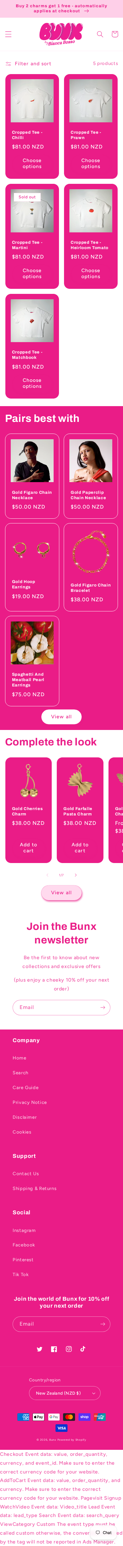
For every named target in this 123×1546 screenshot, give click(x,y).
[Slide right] (76, 875)
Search (20, 1073)
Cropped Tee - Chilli (27, 135)
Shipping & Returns (34, 1188)
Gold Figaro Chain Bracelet (91, 588)
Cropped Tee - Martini (27, 245)
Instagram (24, 1230)
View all (61, 717)
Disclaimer (25, 1117)
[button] (8, 34)
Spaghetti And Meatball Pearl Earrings (28, 679)
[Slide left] (47, 875)
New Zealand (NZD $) (58, 1393)
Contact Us (26, 1173)
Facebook (24, 1245)
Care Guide (25, 1087)
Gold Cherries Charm (27, 811)
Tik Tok (20, 1274)
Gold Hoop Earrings (23, 584)
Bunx (52, 1439)
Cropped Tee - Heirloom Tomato (89, 245)
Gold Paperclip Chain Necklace (88, 495)
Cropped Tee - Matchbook (27, 355)
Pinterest (23, 1260)
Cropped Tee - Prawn (86, 135)
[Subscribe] (103, 1007)
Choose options (32, 163)
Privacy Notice (30, 1102)
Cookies (22, 1132)
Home (19, 1058)
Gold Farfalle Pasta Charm (77, 811)
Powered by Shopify (71, 1439)
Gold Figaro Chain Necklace (32, 495)
